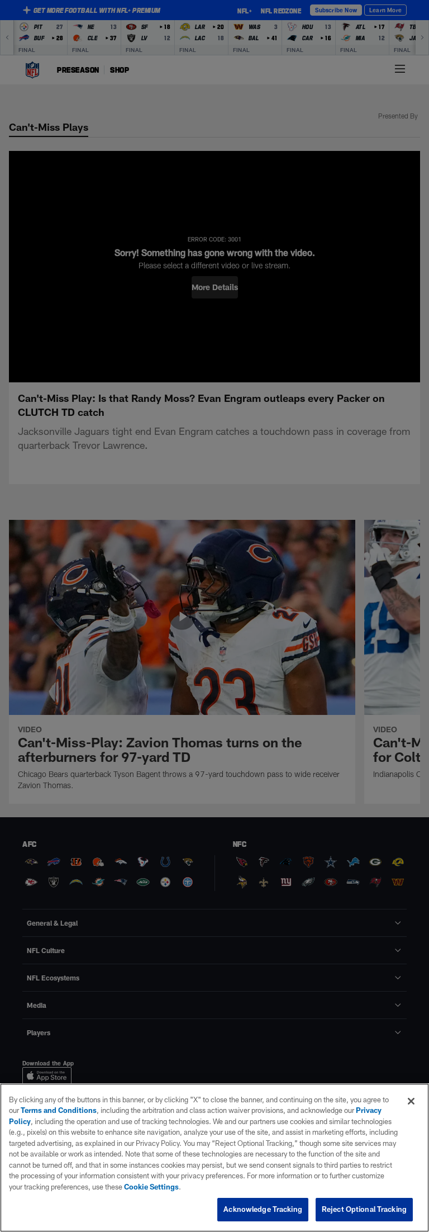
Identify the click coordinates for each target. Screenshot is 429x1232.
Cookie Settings (151, 1186)
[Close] (411, 1101)
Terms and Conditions (59, 1110)
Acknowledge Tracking (262, 1209)
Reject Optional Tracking (364, 1209)
